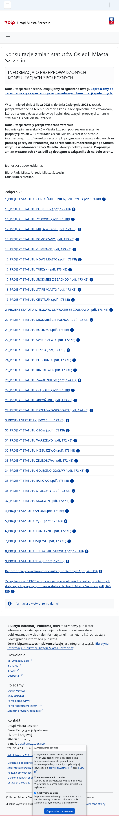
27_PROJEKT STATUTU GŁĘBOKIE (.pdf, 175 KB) (37, 390)
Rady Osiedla (15, 696)
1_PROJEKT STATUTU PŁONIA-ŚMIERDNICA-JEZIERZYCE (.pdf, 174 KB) (53, 199)
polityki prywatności (59, 767)
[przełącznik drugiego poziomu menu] (8, 38)
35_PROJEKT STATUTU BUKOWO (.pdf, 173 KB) (37, 480)
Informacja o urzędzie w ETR (24, 767)
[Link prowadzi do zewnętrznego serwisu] (111, 21)
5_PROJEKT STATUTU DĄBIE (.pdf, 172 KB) (34, 521)
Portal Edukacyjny (18, 701)
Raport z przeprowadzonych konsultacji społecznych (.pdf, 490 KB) (51, 571)
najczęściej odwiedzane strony (87, 804)
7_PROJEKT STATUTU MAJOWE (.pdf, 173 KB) (35, 541)
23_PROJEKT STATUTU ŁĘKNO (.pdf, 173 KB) (35, 350)
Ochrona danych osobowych (24, 777)
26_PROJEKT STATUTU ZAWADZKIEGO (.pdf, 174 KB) (41, 380)
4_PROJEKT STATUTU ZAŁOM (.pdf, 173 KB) (34, 511)
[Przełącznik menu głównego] (7, 5)
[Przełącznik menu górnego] (112, 5)
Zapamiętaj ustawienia (59, 811)
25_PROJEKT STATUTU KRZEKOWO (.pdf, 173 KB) (38, 370)
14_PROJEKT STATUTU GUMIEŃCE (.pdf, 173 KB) (38, 249)
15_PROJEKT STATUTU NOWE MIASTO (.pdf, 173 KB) (41, 259)
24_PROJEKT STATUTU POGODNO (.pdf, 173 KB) (38, 360)
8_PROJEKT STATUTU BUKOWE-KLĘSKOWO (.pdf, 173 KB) (44, 551)
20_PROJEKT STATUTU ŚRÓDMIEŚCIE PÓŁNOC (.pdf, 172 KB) (46, 320)
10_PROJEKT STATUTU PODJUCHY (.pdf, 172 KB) (38, 209)
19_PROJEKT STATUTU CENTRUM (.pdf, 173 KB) (37, 299)
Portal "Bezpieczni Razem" (23, 706)
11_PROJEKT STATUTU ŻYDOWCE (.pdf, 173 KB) (37, 219)
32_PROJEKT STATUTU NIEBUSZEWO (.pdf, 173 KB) (40, 450)
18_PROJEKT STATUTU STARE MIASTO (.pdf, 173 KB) (40, 289)
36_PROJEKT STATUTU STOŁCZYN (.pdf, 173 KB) (38, 491)
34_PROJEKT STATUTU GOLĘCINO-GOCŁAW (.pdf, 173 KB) (44, 470)
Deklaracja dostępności (21, 762)
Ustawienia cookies (18, 782)
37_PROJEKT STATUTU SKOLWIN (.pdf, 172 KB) (37, 501)
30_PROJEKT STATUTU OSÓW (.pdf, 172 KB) (35, 430)
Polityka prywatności (20, 772)
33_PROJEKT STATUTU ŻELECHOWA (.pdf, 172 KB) (39, 460)
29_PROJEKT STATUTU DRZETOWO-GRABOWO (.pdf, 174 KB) (46, 410)
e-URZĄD (13, 665)
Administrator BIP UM (20, 755)
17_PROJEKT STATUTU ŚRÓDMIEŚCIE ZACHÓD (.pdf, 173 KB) (46, 279)
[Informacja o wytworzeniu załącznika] (103, 199)
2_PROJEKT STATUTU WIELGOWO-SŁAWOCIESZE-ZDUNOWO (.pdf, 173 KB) (56, 309)
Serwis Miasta (15, 691)
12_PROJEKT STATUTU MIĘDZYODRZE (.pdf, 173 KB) (40, 229)
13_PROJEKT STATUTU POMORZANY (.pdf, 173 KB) (39, 239)
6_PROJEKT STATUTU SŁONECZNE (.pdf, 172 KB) (38, 531)
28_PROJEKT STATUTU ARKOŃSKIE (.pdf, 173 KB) (38, 400)
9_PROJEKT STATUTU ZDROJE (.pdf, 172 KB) (34, 561)
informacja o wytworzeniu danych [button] (36, 603)
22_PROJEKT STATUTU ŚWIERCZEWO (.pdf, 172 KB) (40, 340)
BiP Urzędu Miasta (18, 660)
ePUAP (11, 670)
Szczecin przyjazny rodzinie (23, 710)
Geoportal (13, 675)
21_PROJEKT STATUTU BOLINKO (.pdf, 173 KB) (37, 330)
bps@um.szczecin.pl (32, 743)
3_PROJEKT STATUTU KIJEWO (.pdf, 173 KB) (34, 420)
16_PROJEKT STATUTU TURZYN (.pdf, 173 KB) (36, 269)
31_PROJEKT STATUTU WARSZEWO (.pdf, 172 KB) (38, 440)
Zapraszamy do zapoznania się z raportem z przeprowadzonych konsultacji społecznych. (59, 91)
